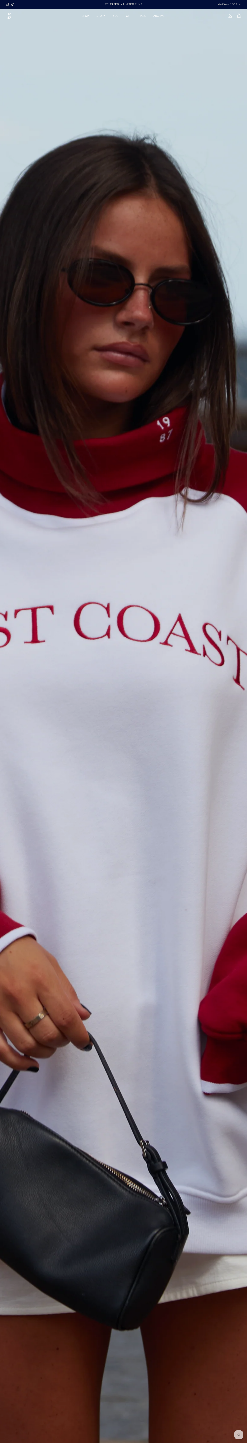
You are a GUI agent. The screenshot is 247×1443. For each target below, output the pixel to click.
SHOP (85, 15)
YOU (115, 15)
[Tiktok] (12, 4)
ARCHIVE (159, 15)
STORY (100, 15)
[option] (123, 726)
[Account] (230, 15)
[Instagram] (7, 4)
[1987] (9, 16)
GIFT (129, 15)
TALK (143, 15)
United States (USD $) (227, 4)
